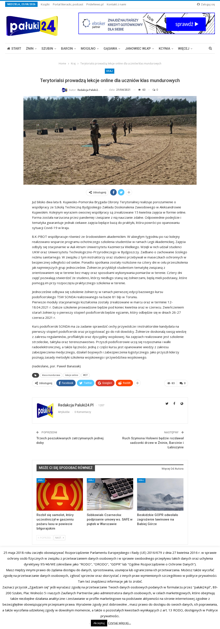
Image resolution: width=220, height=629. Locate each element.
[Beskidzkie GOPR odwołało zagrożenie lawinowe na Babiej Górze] (160, 494)
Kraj (109, 71)
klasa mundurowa (51, 375)
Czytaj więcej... (119, 623)
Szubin (47, 48)
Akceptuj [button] (99, 623)
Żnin (30, 48)
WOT (85, 375)
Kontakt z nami (116, 4)
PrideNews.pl (95, 4)
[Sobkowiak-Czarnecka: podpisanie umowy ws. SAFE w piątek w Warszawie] (110, 494)
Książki (45, 4)
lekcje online (71, 375)
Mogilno (88, 48)
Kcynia (164, 48)
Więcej (183, 48)
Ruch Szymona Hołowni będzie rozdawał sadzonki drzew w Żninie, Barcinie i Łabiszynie (153, 442)
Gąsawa (110, 48)
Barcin (67, 48)
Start (16, 48)
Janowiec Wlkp (138, 48)
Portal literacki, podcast (68, 4)
